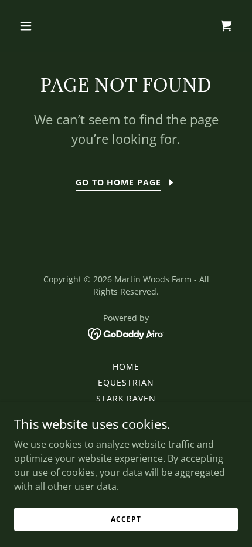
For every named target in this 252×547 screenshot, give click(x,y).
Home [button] (126, 366)
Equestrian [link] (126, 382)
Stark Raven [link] (126, 398)
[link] (126, 332)
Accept (126, 519)
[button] (39, 26)
